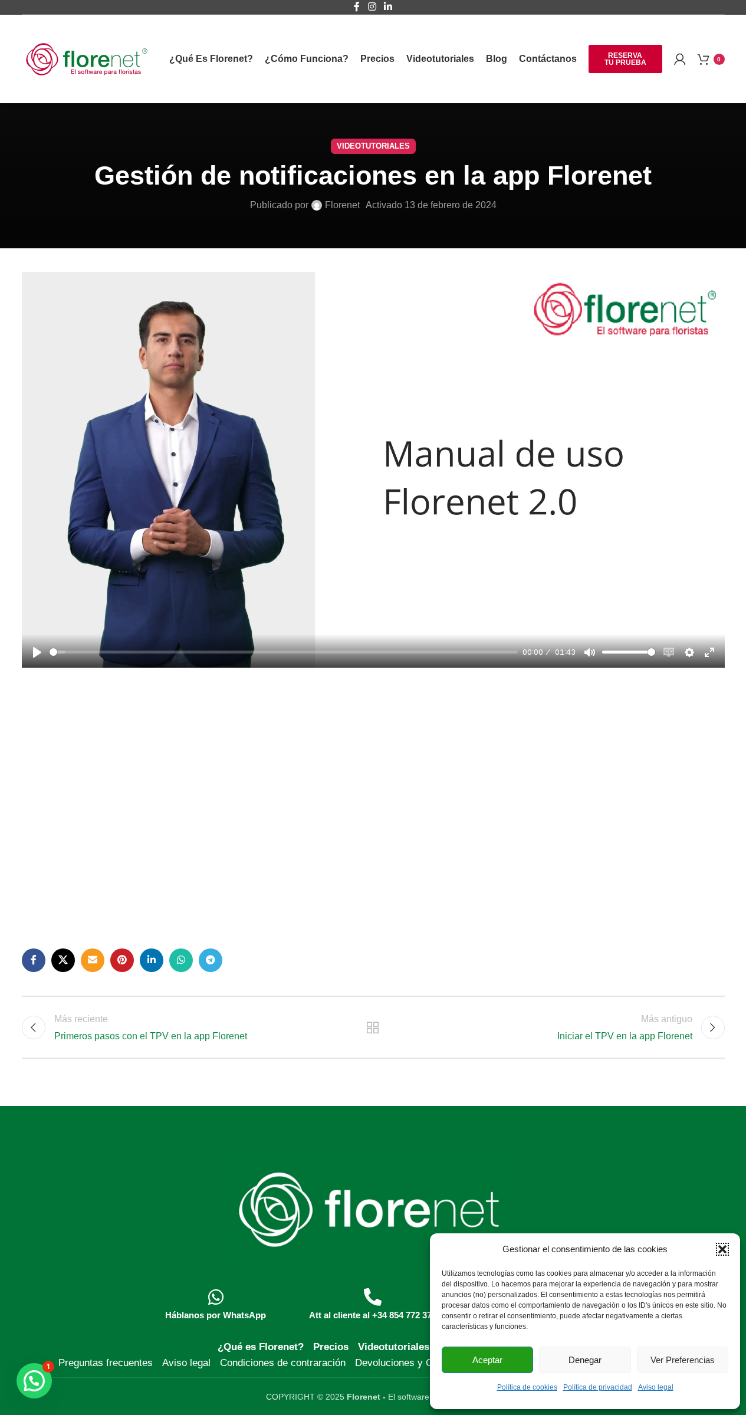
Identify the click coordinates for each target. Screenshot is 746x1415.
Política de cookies (527, 1387)
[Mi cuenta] (680, 59)
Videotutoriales (373, 146)
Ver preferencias (682, 1360)
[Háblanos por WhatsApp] (216, 1297)
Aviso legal (655, 1387)
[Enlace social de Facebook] (33, 960)
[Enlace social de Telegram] (210, 960)
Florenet (342, 205)
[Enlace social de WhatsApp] (181, 960)
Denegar (585, 1360)
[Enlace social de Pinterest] (122, 960)
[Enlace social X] (63, 960)
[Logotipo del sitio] (87, 58)
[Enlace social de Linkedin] (151, 960)
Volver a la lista (373, 1027)
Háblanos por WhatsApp (215, 1315)
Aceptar (487, 1360)
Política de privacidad (597, 1387)
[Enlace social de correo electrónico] (92, 960)
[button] (722, 1249)
